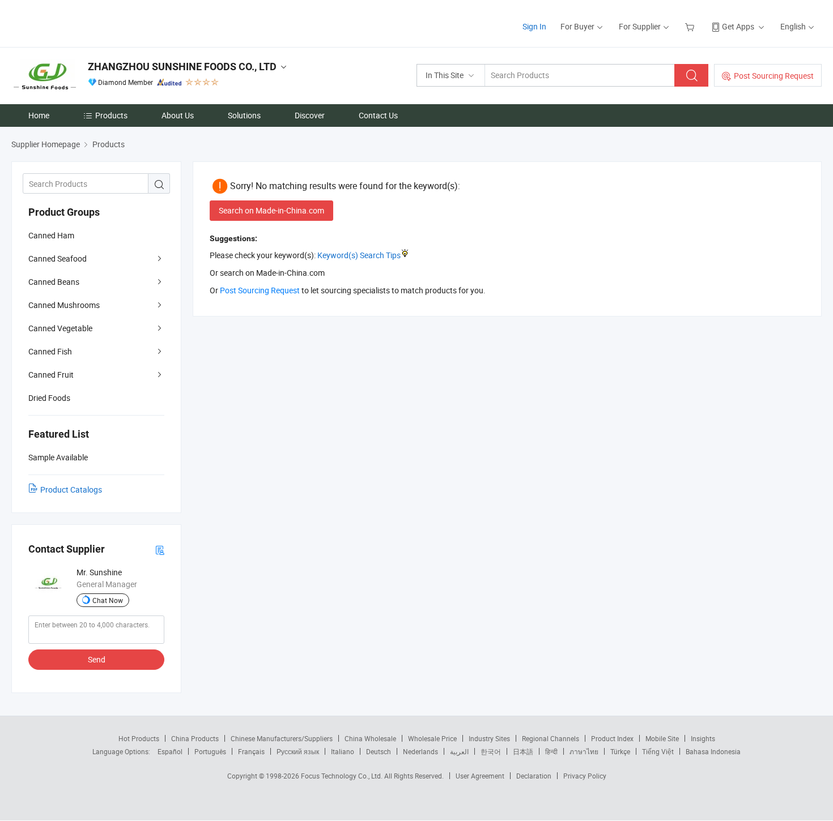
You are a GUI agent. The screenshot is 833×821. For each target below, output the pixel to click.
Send (96, 659)
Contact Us (378, 115)
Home (38, 115)
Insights (703, 738)
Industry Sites (489, 738)
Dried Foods (49, 397)
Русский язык (298, 751)
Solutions (244, 115)
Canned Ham (51, 235)
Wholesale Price (432, 738)
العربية (459, 751)
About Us (178, 115)
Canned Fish (50, 351)
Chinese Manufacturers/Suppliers (282, 738)
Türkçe (620, 751)
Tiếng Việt (658, 751)
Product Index (612, 738)
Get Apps (738, 26)
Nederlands (420, 751)
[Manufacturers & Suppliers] (84, 22)
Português (210, 751)
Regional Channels (550, 738)
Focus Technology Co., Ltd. (342, 775)
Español (170, 751)
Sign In (534, 26)
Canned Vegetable (60, 328)
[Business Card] (159, 549)
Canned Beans (53, 281)
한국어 (491, 751)
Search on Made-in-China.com (271, 210)
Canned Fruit (51, 374)
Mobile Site (662, 738)
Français (251, 751)
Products (111, 115)
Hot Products (138, 738)
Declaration (533, 775)
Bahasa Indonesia (713, 751)
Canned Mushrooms (64, 305)
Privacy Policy (584, 775)
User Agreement (480, 775)
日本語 (523, 751)
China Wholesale (370, 738)
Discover (310, 115)
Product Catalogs (71, 489)
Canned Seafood (57, 258)
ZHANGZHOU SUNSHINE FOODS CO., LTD (182, 66)
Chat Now (107, 600)
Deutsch (378, 751)
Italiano (342, 751)
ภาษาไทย (584, 751)
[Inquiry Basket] (691, 26)
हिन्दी (551, 751)
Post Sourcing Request (774, 75)
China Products (195, 738)
